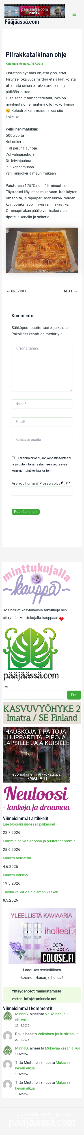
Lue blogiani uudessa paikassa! (29, 824)
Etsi (5, 687)
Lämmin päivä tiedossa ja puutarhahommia (39, 841)
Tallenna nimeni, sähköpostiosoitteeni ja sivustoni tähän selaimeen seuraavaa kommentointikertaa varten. (41, 464)
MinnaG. (22, 1014)
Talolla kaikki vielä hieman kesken (30, 892)
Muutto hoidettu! (17, 858)
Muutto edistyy (15, 875)
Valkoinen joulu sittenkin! (58, 1034)
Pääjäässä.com (21, 21)
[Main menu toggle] (74, 14)
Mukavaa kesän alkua (62, 1048)
